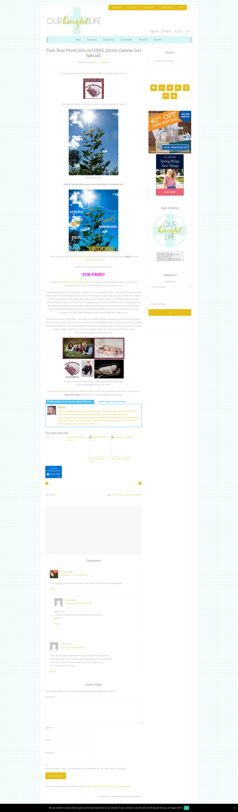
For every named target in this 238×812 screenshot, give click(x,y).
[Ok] (234, 808)
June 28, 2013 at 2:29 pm (72, 647)
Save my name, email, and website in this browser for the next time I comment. (85, 768)
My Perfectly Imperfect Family (76, 438)
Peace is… (49, 437)
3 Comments (104, 62)
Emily (62, 407)
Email (49, 740)
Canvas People (76, 256)
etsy (64, 391)
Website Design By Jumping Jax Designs (126, 796)
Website (49, 752)
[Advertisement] (93, 527)
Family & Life (130, 495)
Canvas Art (120, 495)
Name (49, 727)
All (55, 495)
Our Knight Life (119, 21)
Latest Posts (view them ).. (112, 401)
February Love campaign (73, 282)
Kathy (68, 600)
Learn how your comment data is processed (108, 786)
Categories (169, 281)
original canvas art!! (93, 260)
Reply (53, 588)
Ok (186, 808)
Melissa (64, 571)
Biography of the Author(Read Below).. (71, 401)
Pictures (139, 495)
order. (63, 644)
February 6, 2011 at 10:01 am (78, 603)
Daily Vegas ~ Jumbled (120, 458)
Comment (50, 696)
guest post (89, 73)
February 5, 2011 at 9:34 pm (73, 575)
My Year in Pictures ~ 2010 (98, 460)
